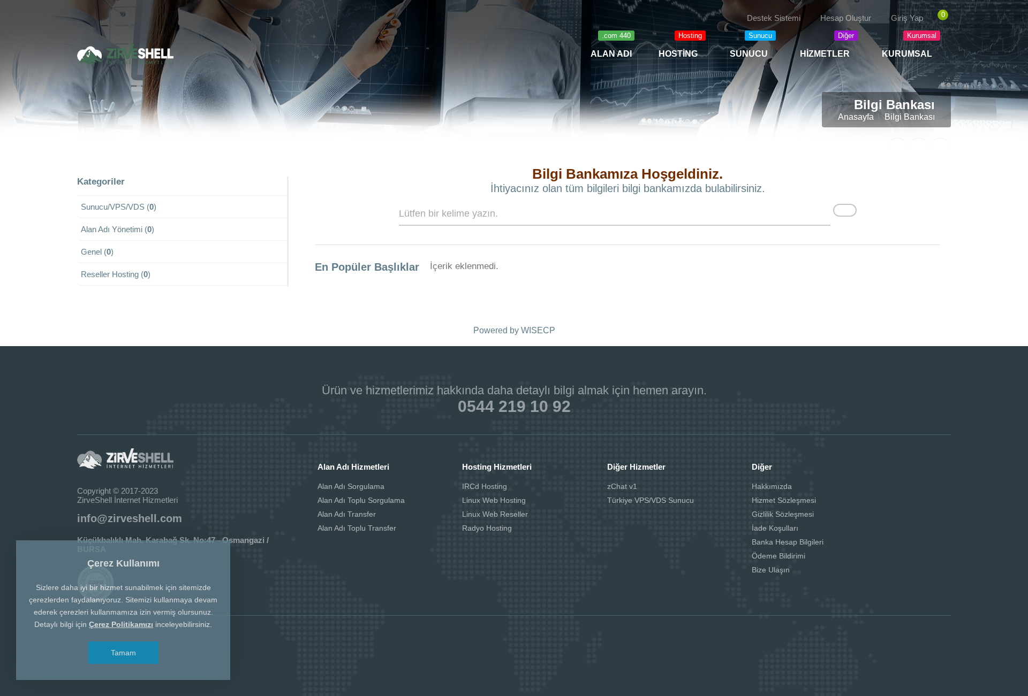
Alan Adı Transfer (347, 514)
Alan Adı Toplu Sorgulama (361, 500)
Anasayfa (856, 116)
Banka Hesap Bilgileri (787, 542)
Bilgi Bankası (910, 116)
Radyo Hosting (487, 528)
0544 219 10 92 (514, 406)
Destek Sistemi (773, 17)
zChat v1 (622, 486)
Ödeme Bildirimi (778, 556)
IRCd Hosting (484, 486)
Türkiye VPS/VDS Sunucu (650, 500)
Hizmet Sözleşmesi (784, 500)
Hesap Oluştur (845, 17)
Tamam (123, 652)
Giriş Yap (907, 17)
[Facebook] (88, 24)
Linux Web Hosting (494, 500)
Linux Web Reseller (495, 514)
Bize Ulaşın (771, 569)
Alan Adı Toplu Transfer (357, 528)
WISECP (538, 330)
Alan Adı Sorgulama (351, 486)
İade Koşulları (775, 528)
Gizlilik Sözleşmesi (783, 514)
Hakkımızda (772, 486)
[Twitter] (111, 24)
